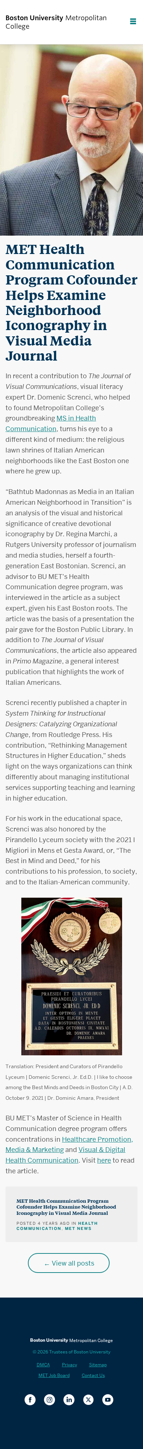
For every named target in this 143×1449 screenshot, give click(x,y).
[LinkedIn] (71, 1400)
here (104, 1160)
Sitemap (98, 1364)
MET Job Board (54, 1375)
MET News (78, 1228)
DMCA (43, 1364)
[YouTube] (110, 1400)
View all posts (73, 1263)
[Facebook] (33, 1400)
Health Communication (57, 1226)
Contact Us (93, 1375)
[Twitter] (91, 1400)
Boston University (71, 1318)
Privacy (69, 1364)
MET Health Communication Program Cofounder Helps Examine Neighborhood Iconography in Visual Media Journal (66, 1206)
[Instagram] (52, 1400)
